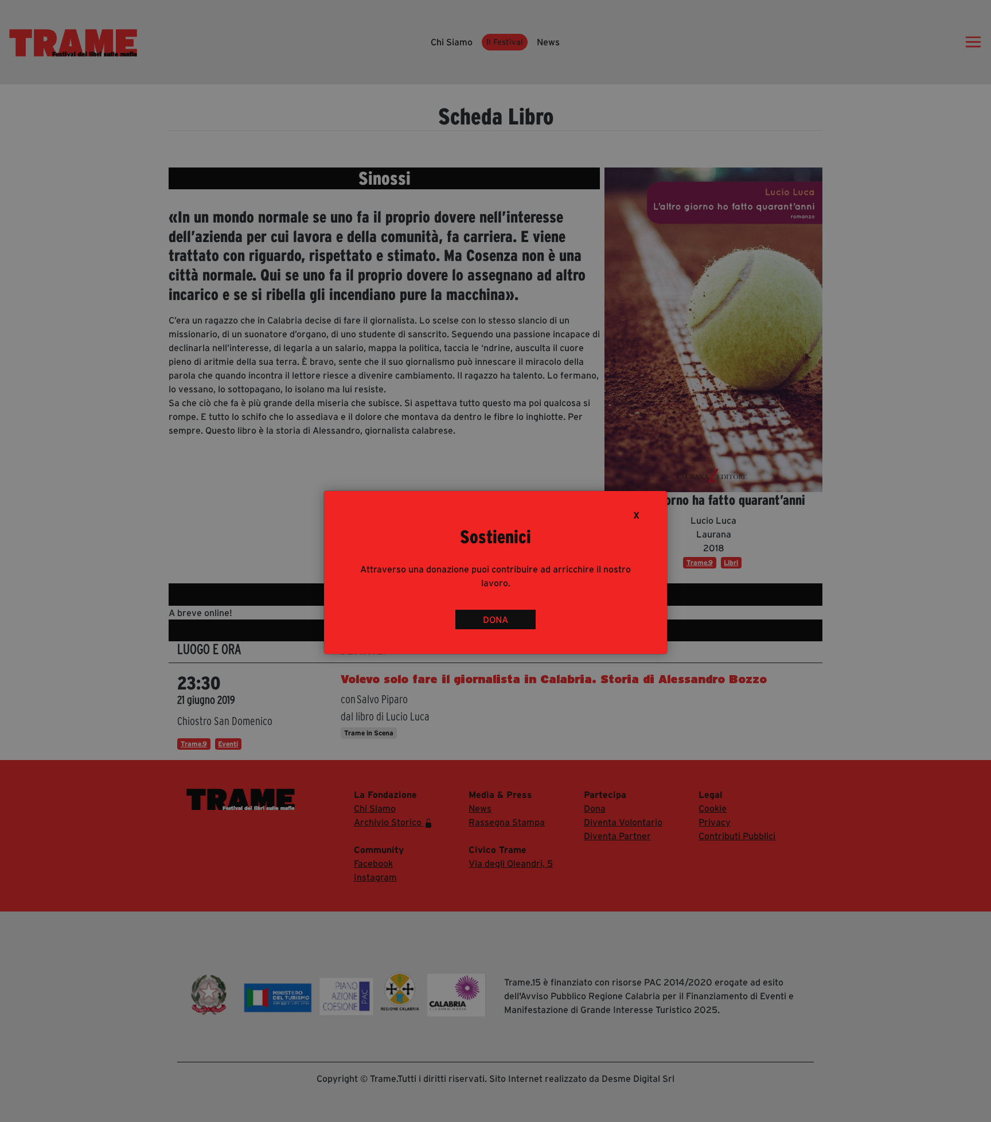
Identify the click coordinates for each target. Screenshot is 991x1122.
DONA (495, 619)
